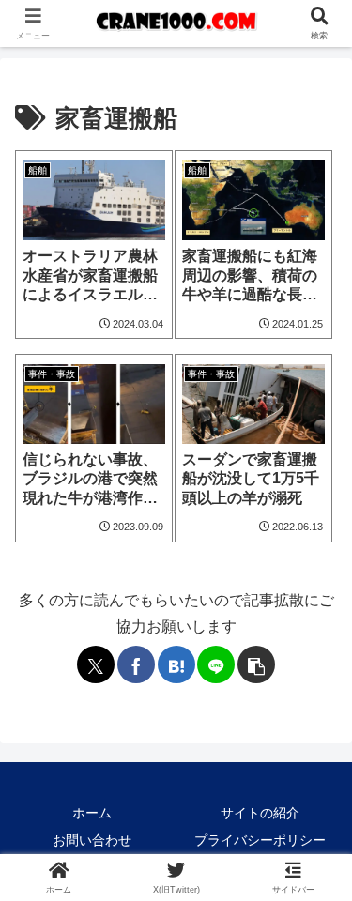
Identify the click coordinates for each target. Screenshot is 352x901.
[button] (256, 664)
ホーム (92, 812)
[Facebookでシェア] (136, 664)
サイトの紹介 (260, 812)
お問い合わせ (92, 840)
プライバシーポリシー (260, 840)
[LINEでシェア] (216, 664)
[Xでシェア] (96, 664)
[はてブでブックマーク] (176, 664)
